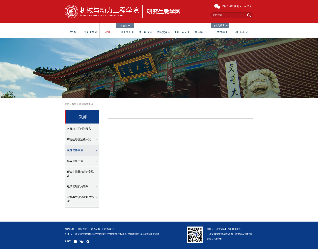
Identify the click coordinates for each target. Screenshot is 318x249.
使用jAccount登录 (243, 6)
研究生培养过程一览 (79, 139)
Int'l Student (182, 32)
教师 (107, 32)
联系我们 (109, 229)
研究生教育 (90, 32)
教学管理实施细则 (77, 186)
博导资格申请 (75, 161)
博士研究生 (127, 32)
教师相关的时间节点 (79, 128)
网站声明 (82, 229)
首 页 (73, 32)
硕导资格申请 (86, 104)
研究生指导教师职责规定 (80, 173)
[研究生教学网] (102, 11)
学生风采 (200, 32)
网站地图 (69, 229)
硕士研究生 (145, 32)
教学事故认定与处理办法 (80, 199)
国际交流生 (163, 32)
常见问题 (95, 229)
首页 (67, 104)
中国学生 (222, 32)
